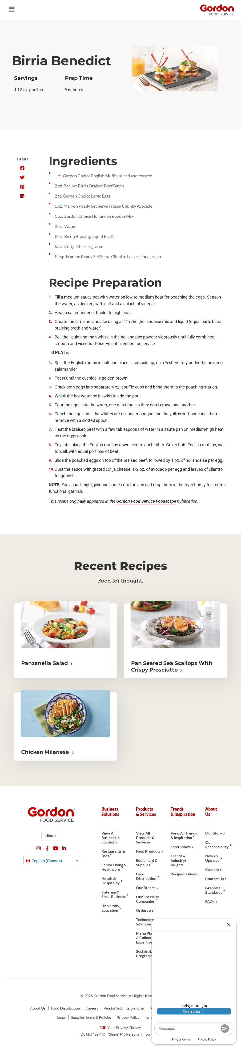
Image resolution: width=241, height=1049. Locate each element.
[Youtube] (55, 848)
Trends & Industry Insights (178, 860)
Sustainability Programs (147, 953)
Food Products (148, 851)
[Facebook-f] (47, 848)
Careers (212, 869)
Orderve (143, 910)
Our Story (213, 833)
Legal (61, 1017)
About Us (38, 1008)
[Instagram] (38, 848)
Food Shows (181, 846)
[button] (22, 168)
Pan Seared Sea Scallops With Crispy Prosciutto (171, 666)
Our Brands (145, 887)
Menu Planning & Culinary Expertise (148, 937)
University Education (110, 907)
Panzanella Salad (45, 663)
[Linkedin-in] (64, 848)
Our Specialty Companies (147, 898)
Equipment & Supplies (146, 862)
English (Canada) (46, 860)
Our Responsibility (217, 844)
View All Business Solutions (109, 837)
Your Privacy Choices (124, 1027)
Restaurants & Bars (113, 853)
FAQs (209, 901)
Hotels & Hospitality (110, 880)
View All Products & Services (145, 837)
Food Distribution (146, 876)
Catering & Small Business (113, 894)
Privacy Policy (128, 1017)
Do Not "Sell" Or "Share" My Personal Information (120, 1034)
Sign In (51, 835)
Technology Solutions (145, 921)
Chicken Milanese (45, 752)
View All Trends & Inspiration (184, 835)
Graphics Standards (213, 890)
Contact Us (214, 878)
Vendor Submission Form (124, 1008)
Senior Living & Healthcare (113, 867)
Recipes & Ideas (184, 874)
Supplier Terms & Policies (91, 1017)
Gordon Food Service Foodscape (146, 501)
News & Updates (212, 858)
